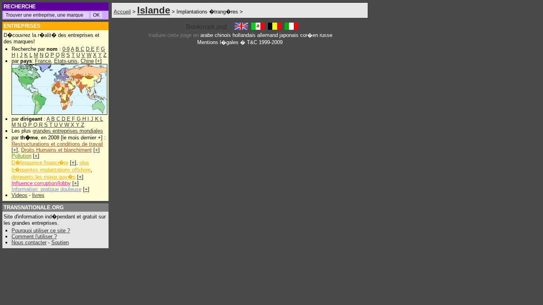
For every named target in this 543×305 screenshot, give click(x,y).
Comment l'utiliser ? (34, 236)
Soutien (60, 242)
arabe (206, 35)
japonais (289, 35)
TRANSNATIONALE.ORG (34, 207)
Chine (87, 61)
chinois (223, 35)
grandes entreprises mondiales (68, 131)
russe (326, 35)
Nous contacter (29, 242)
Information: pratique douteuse (46, 189)
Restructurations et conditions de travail (57, 144)
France (43, 61)
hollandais (244, 35)
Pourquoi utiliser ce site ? (41, 231)
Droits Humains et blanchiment (56, 150)
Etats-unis (66, 61)
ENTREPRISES (22, 26)
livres (38, 195)
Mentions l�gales (218, 42)
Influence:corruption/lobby (41, 183)
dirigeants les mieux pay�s (44, 177)
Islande (153, 10)
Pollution (21, 156)
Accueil (122, 12)
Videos (19, 195)
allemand (267, 35)
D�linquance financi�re (40, 163)
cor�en (309, 35)
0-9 (66, 49)
